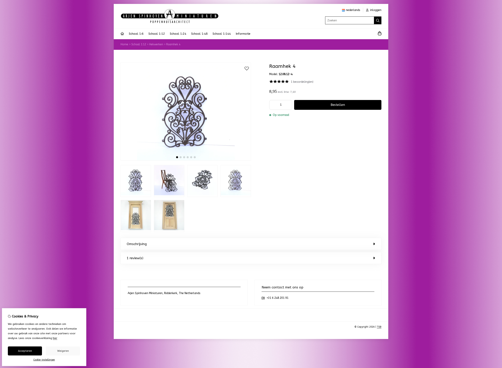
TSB (379, 326)
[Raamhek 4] (186, 159)
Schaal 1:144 (222, 33)
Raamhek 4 (173, 44)
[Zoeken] (377, 20)
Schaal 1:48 (199, 33)
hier (55, 338)
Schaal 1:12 (156, 33)
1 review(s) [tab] (135, 258)
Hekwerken (156, 44)
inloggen (375, 10)
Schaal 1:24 (178, 33)
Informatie (243, 33)
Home (124, 44)
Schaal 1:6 (136, 33)
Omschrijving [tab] (137, 244)
